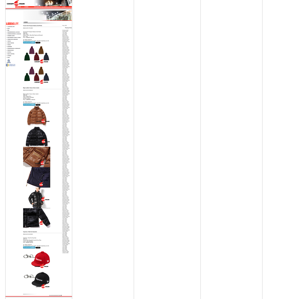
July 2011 (64, 205)
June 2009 (64, 233)
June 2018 (64, 110)
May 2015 (64, 152)
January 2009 (65, 239)
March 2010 (65, 223)
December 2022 (65, 49)
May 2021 (64, 71)
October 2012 (65, 188)
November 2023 (65, 39)
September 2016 (66, 134)
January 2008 (65, 252)
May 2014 (64, 166)
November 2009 (65, 227)
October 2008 (65, 242)
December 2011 (65, 199)
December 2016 (65, 131)
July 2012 (64, 191)
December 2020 (65, 76)
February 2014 (65, 169)
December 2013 (65, 172)
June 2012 (64, 192)
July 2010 (64, 218)
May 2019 (64, 98)
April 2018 (64, 113)
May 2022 (64, 57)
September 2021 (66, 66)
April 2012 (64, 194)
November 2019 (65, 91)
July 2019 (64, 96)
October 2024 (65, 30)
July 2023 (64, 42)
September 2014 (66, 161)
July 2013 (64, 177)
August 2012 (65, 190)
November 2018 (65, 105)
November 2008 (65, 241)
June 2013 (64, 178)
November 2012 (65, 186)
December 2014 (65, 158)
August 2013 (65, 176)
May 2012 (64, 193)
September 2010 (66, 216)
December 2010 (65, 212)
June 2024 (64, 33)
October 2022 (65, 51)
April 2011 (64, 208)
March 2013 (65, 182)
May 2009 (64, 234)
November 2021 (65, 64)
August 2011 (65, 203)
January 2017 (65, 130)
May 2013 (64, 180)
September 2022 (66, 52)
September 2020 (66, 80)
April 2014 (64, 167)
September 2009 (66, 230)
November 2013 (65, 173)
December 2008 (65, 240)
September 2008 (66, 243)
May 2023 (64, 43)
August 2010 (65, 217)
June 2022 (64, 56)
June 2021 (64, 69)
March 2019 (65, 100)
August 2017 (65, 122)
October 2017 (65, 119)
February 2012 (65, 197)
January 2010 (65, 225)
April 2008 (64, 249)
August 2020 (65, 81)
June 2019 (64, 97)
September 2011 (66, 202)
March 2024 (65, 35)
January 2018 (65, 116)
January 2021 (65, 75)
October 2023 (65, 40)
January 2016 (65, 143)
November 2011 (65, 200)
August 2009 (65, 231)
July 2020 (64, 82)
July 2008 (64, 245)
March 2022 (65, 59)
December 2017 (65, 117)
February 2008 (65, 251)
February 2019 (65, 101)
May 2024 (64, 34)
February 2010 (65, 224)
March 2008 (65, 250)
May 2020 (64, 84)
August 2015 (65, 149)
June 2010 (64, 219)
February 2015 (65, 156)
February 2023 (65, 47)
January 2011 (65, 211)
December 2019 (65, 90)
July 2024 (64, 32)
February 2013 (65, 183)
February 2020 (65, 88)
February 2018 (65, 115)
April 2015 (64, 153)
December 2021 (65, 63)
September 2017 (66, 121)
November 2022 (65, 50)
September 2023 (66, 41)
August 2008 (65, 244)
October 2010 (65, 215)
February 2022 (65, 60)
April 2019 (64, 99)
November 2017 (65, 118)
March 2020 (65, 86)
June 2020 (64, 83)
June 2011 (64, 206)
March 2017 (65, 127)
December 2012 (65, 185)
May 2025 (64, 25)
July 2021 (64, 68)
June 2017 (64, 124)
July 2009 (64, 232)
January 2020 (65, 89)
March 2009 (65, 236)
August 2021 (65, 67)
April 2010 (64, 222)
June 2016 (64, 138)
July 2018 (64, 109)
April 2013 (64, 181)
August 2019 (65, 94)
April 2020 (64, 85)
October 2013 (65, 174)
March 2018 (65, 114)
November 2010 (65, 214)
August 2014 (65, 163)
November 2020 (65, 77)
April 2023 (64, 44)
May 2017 (64, 125)
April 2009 (64, 235)
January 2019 (65, 102)
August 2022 (65, 54)
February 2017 (65, 128)
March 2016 (65, 141)
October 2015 (65, 147)
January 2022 (65, 62)
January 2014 (65, 170)
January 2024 (65, 38)
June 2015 (64, 151)
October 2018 (65, 106)
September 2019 (66, 93)
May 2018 (64, 111)
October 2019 (65, 92)
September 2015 (66, 148)
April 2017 (64, 126)
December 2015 (65, 144)
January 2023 (65, 48)
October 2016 (65, 133)
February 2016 (65, 142)
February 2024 (65, 37)
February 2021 (65, 74)
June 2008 (64, 247)
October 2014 (65, 160)
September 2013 (66, 175)
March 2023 (65, 46)
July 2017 (64, 123)
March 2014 (65, 168)
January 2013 (65, 184)
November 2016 (65, 132)
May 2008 (64, 248)
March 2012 (65, 195)
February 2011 (65, 210)
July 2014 (64, 164)
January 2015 (65, 157)
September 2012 (66, 189)
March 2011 (65, 209)
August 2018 (65, 108)
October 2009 (65, 228)
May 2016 (64, 139)
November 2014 (65, 159)
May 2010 (64, 220)
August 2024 (65, 31)
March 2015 (65, 155)
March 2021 (65, 73)
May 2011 (64, 207)
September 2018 (66, 107)
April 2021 (64, 72)
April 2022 (64, 58)
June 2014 (64, 165)
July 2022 (64, 55)
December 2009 (65, 226)
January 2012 (65, 198)
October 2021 (65, 65)
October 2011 (65, 201)
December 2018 (65, 104)
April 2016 (64, 140)
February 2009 (65, 237)
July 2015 (64, 150)
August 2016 (65, 135)
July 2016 (64, 136)
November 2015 (65, 146)
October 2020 (65, 79)
